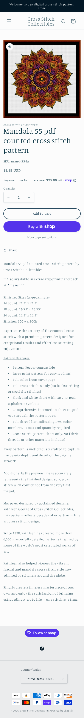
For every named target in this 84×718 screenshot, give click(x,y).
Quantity (9, 188)
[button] (9, 21)
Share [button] (13, 250)
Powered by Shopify (61, 710)
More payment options (42, 237)
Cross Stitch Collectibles (34, 710)
